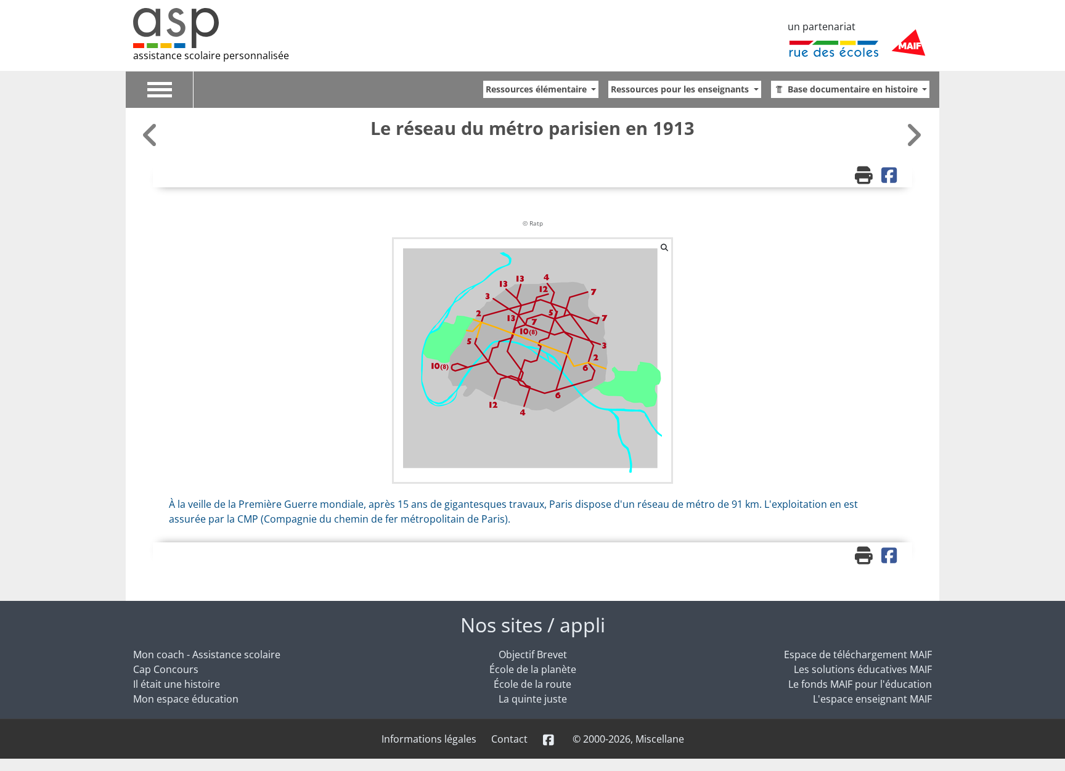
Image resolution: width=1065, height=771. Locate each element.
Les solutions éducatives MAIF (863, 669)
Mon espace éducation (186, 699)
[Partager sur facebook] (890, 176)
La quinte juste (533, 699)
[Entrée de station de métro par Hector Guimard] (151, 135)
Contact (509, 739)
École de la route (532, 684)
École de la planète (532, 669)
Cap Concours (165, 669)
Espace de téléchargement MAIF (858, 654)
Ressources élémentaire (537, 89)
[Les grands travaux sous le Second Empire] (913, 135)
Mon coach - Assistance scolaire (206, 654)
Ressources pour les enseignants (681, 89)
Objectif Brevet (533, 654)
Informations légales (429, 739)
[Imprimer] (865, 176)
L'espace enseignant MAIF (872, 699)
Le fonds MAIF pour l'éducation (860, 684)
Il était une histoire (176, 684)
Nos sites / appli (532, 624)
